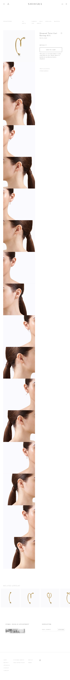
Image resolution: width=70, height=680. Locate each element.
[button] (61, 34)
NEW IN (24, 23)
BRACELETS (57, 21)
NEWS (5, 659)
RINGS (41, 21)
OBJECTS (39, 23)
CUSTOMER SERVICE (18, 659)
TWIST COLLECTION (45, 68)
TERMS (30, 662)
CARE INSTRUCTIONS (19, 662)
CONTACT (6, 667)
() (62, 4)
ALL (23, 21)
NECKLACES (48, 21)
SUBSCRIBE (61, 629)
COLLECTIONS (7, 21)
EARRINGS (34, 21)
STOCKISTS (7, 665)
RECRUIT (6, 662)
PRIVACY (30, 659)
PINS (33, 23)
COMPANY (6, 670)
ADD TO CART (51, 49)
